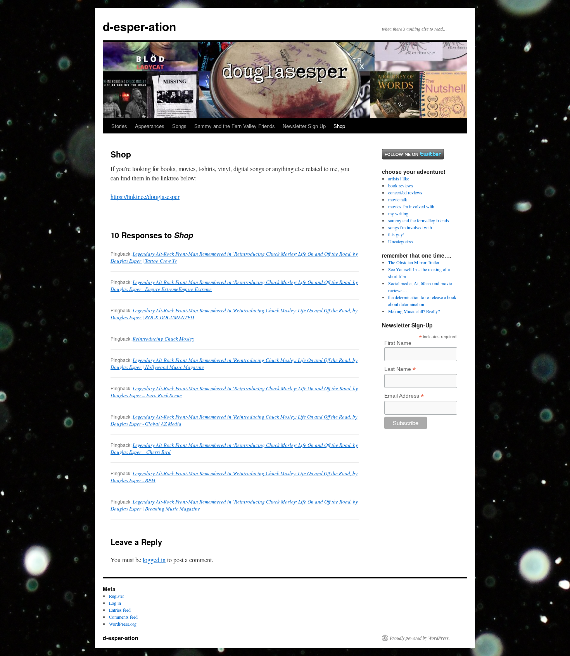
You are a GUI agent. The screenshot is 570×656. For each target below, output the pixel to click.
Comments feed (123, 617)
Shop (339, 126)
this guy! (396, 234)
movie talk (397, 199)
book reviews (400, 185)
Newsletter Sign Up (304, 126)
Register (116, 596)
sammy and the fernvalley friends (418, 220)
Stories (119, 126)
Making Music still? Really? (414, 311)
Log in (115, 603)
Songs (179, 126)
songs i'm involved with (410, 227)
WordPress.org (122, 624)
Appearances (149, 126)
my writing (398, 213)
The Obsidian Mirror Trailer (413, 262)
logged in (154, 560)
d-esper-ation (139, 26)
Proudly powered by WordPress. (420, 638)
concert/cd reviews (405, 192)
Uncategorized (401, 241)
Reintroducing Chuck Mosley (163, 338)
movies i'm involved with (411, 206)
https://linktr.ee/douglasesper (145, 196)
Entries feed (120, 610)
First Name (397, 343)
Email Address (404, 396)
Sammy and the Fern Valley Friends (234, 126)
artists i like (398, 178)
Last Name (400, 369)
